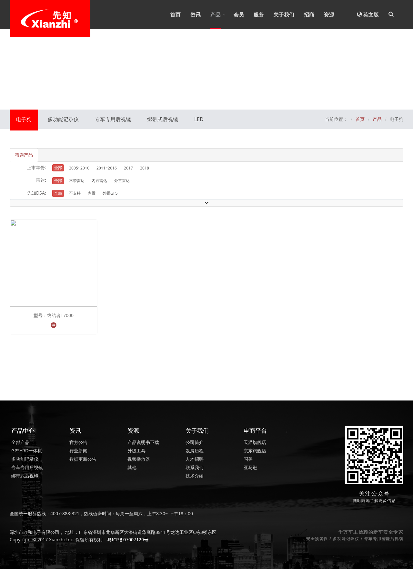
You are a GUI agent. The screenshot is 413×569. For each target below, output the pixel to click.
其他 (131, 467)
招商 (309, 14)
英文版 (370, 14)
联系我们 (195, 467)
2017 (128, 168)
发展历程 (195, 451)
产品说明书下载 (143, 442)
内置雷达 (99, 180)
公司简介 (195, 442)
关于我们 (284, 14)
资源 (329, 14)
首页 (175, 14)
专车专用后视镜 (113, 119)
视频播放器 (138, 459)
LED (199, 119)
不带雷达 (77, 180)
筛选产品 (24, 155)
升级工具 (136, 451)
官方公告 (78, 442)
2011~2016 (106, 168)
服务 (259, 14)
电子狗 (24, 119)
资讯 (195, 14)
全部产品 (20, 442)
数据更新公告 (82, 459)
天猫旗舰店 (255, 442)
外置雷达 (122, 180)
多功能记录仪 (63, 119)
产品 (215, 14)
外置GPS (110, 193)
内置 (92, 193)
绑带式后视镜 (162, 119)
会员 (239, 14)
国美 (248, 459)
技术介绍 (195, 476)
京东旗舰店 (255, 451)
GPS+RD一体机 (26, 451)
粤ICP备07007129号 (127, 539)
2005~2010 (79, 168)
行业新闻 (78, 451)
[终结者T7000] (53, 263)
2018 (144, 168)
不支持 (75, 193)
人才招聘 (195, 459)
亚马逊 (250, 467)
